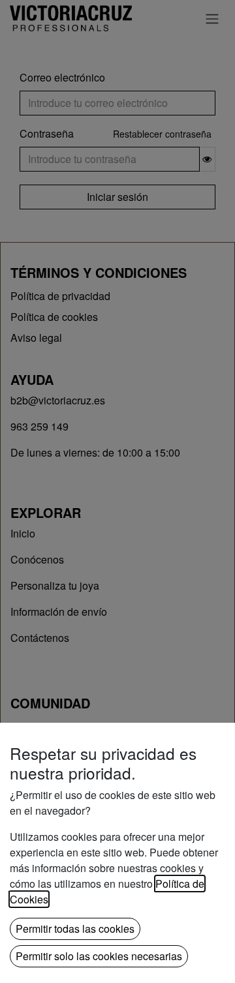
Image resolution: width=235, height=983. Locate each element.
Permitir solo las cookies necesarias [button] (99, 955)
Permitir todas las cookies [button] (75, 928)
